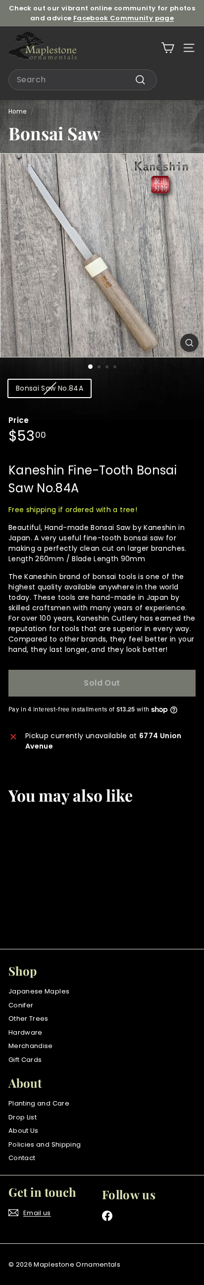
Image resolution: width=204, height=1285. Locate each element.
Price (18, 420)
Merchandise (30, 1046)
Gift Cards (25, 1059)
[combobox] (82, 79)
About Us (23, 1130)
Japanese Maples (38, 991)
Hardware (25, 1032)
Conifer (20, 1005)
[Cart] (167, 47)
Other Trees (28, 1018)
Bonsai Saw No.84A (49, 388)
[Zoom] (189, 343)
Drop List (22, 1117)
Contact (21, 1158)
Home (17, 112)
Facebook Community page (123, 18)
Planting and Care (38, 1103)
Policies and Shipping (44, 1144)
